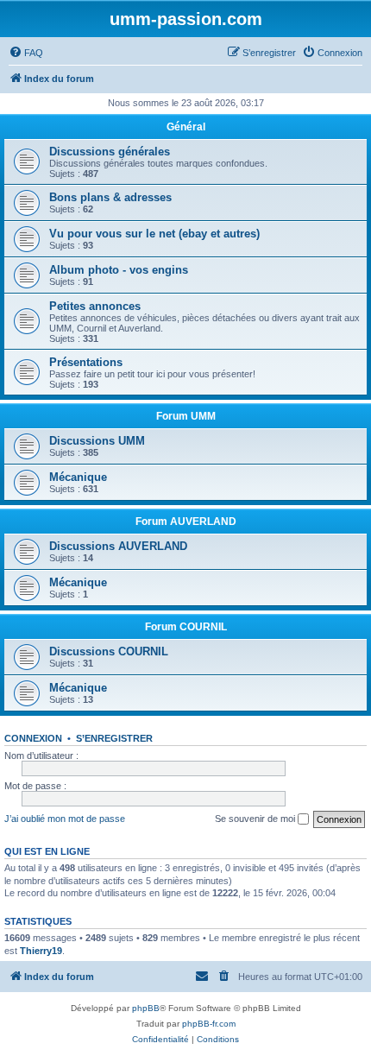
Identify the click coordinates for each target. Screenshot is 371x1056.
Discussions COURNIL (108, 651)
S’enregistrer (114, 738)
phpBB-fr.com (209, 1023)
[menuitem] (26, 52)
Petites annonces (95, 306)
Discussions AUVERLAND (118, 546)
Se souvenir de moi (256, 818)
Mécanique (78, 477)
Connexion (33, 738)
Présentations (86, 362)
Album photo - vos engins (118, 269)
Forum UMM (186, 416)
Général (186, 127)
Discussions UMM (97, 440)
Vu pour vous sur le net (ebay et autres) (154, 233)
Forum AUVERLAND (185, 521)
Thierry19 (41, 950)
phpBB (146, 1008)
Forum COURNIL (186, 627)
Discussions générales (109, 151)
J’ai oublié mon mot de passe (64, 818)
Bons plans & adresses (110, 197)
